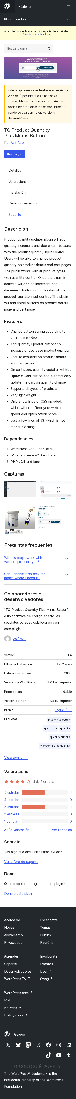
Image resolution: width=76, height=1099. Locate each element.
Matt (10, 1000)
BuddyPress (15, 1015)
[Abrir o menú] (69, 6)
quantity (65, 728)
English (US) (63, 710)
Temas (45, 927)
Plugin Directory (15, 19)
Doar (46, 971)
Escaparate (49, 920)
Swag (46, 979)
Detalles (15, 170)
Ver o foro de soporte (21, 862)
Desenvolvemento (23, 203)
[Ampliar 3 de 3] (66, 508)
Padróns (46, 942)
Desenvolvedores (17, 971)
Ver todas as (62, 830)
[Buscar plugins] (49, 48)
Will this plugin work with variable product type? (23, 560)
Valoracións (18, 181)
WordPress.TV (17, 979)
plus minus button (59, 719)
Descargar (15, 154)
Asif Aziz (17, 142)
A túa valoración (16, 830)
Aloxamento (13, 935)
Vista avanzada (16, 758)
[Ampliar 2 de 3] (66, 486)
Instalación (17, 192)
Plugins (45, 935)
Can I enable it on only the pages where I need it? (25, 576)
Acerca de (12, 920)
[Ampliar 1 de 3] (30, 486)
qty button (50, 728)
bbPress (12, 1008)
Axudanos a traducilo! (38, 34)
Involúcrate (48, 956)
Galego (19, 1034)
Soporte (14, 214)
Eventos (46, 964)
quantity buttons (60, 737)
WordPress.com (18, 993)
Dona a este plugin (18, 893)
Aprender (11, 956)
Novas (9, 927)
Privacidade (13, 942)
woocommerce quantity (55, 745)
